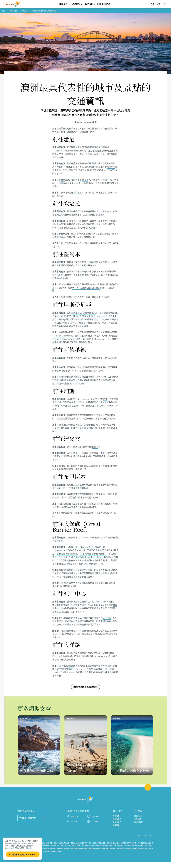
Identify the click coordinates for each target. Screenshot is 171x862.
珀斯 (93, 170)
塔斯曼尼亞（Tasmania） (83, 312)
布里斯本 (111, 166)
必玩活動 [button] (89, 4)
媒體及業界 (138, 815)
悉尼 (105, 163)
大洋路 (70, 665)
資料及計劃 (13, 11)
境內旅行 (24, 11)
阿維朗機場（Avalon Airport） (97, 656)
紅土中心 (107, 617)
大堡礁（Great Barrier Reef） (81, 547)
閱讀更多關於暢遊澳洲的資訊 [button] (85, 687)
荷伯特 (110, 415)
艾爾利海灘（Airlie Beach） (93, 553)
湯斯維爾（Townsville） (67, 553)
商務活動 (137, 819)
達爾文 (95, 446)
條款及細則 (117, 819)
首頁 (3, 11)
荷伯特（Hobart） (73, 316)
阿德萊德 (100, 367)
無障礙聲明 (117, 822)
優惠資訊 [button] (63, 4)
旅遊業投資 (138, 822)
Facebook (74, 816)
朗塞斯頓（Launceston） (96, 316)
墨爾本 (55, 170)
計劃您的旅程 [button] (103, 4)
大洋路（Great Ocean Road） (86, 287)
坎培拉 (85, 179)
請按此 (28, 848)
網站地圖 (116, 825)
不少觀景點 (106, 672)
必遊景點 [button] (76, 4)
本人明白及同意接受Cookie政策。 (22, 854)
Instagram (95, 816)
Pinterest (95, 821)
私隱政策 (116, 815)
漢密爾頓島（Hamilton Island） (88, 557)
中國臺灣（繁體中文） (28, 817)
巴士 (73, 192)
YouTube (73, 821)
